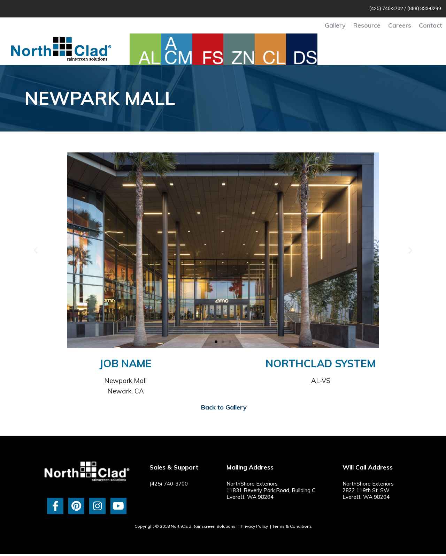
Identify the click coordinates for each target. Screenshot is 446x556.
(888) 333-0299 (424, 8)
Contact (430, 25)
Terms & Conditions (292, 526)
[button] (35, 250)
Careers (399, 25)
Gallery (335, 25)
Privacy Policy (254, 526)
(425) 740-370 (384, 8)
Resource (366, 25)
